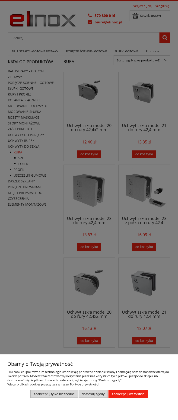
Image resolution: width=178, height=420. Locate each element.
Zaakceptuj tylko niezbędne (54, 394)
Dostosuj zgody (93, 394)
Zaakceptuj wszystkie (128, 394)
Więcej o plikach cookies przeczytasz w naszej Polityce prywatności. (53, 384)
